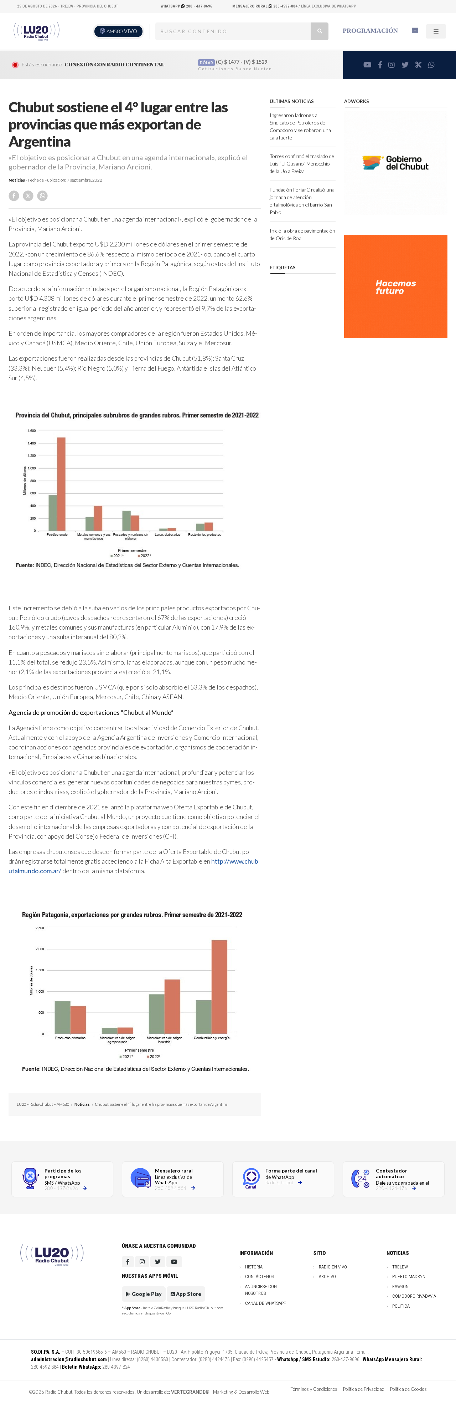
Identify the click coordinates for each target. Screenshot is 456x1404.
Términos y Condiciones (314, 1389)
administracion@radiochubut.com (69, 1359)
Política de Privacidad (363, 1389)
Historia (254, 1267)
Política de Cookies (408, 1389)
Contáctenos (259, 1276)
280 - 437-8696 (186, 6)
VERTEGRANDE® (190, 1392)
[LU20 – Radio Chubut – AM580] (37, 31)
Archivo (327, 1276)
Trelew (400, 1267)
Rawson (400, 1286)
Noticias (17, 180)
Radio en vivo (333, 1267)
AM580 (122, 31)
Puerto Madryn (408, 1276)
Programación (370, 30)
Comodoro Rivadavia (414, 1296)
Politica (401, 1306)
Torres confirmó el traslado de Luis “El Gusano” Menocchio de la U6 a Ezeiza (302, 163)
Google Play (146, 1294)
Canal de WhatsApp (265, 1303)
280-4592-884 (265, 6)
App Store (188, 1294)
